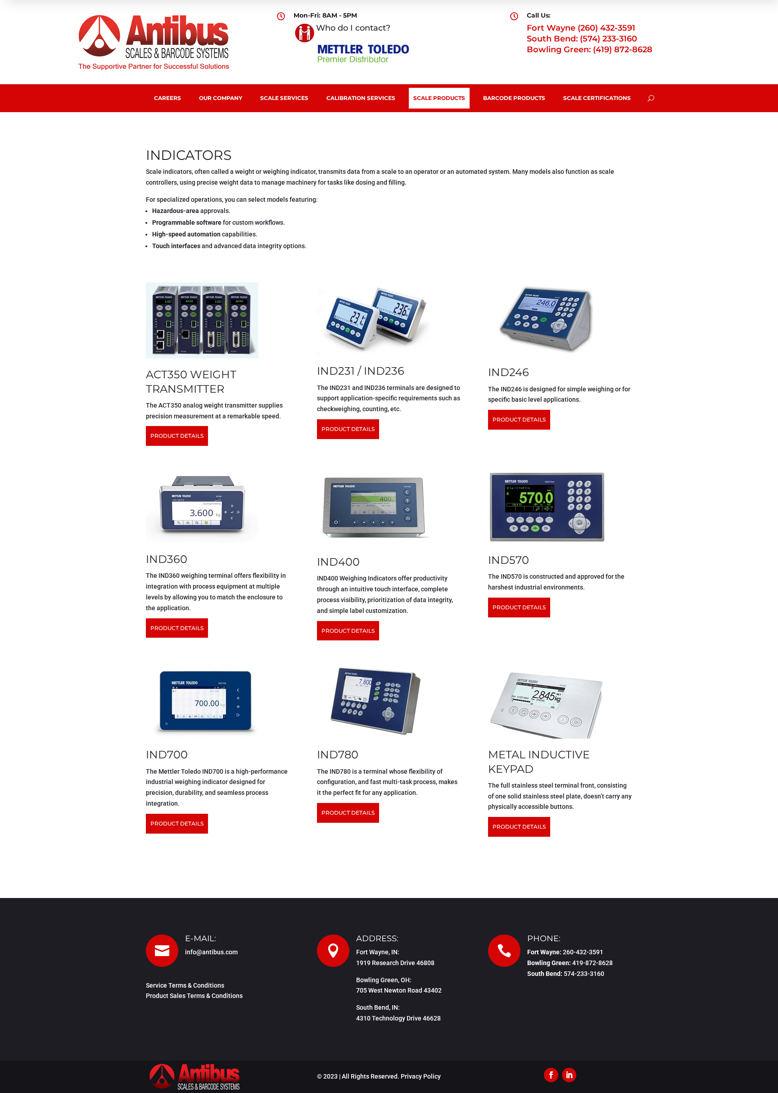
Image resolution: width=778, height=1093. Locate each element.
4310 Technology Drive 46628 (398, 1018)
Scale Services (284, 98)
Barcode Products (514, 98)
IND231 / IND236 (360, 370)
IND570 (508, 560)
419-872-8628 (592, 962)
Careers (167, 98)
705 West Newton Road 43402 (399, 990)
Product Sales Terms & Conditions (194, 995)
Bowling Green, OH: (384, 980)
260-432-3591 (583, 952)
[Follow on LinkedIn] (569, 1075)
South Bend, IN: (378, 1007)
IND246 (508, 372)
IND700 (167, 754)
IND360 (166, 559)
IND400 (338, 561)
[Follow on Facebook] (551, 1075)
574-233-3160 (584, 973)
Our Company (220, 98)
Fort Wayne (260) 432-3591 (581, 28)
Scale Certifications (597, 98)
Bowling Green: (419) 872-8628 (589, 49)
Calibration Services (360, 98)
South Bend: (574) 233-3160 (582, 39)
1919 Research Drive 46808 (395, 962)
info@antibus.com (211, 952)
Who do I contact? (353, 28)
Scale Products (439, 98)
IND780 (337, 754)
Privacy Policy (421, 1076)
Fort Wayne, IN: (377, 952)
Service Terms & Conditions (185, 985)
